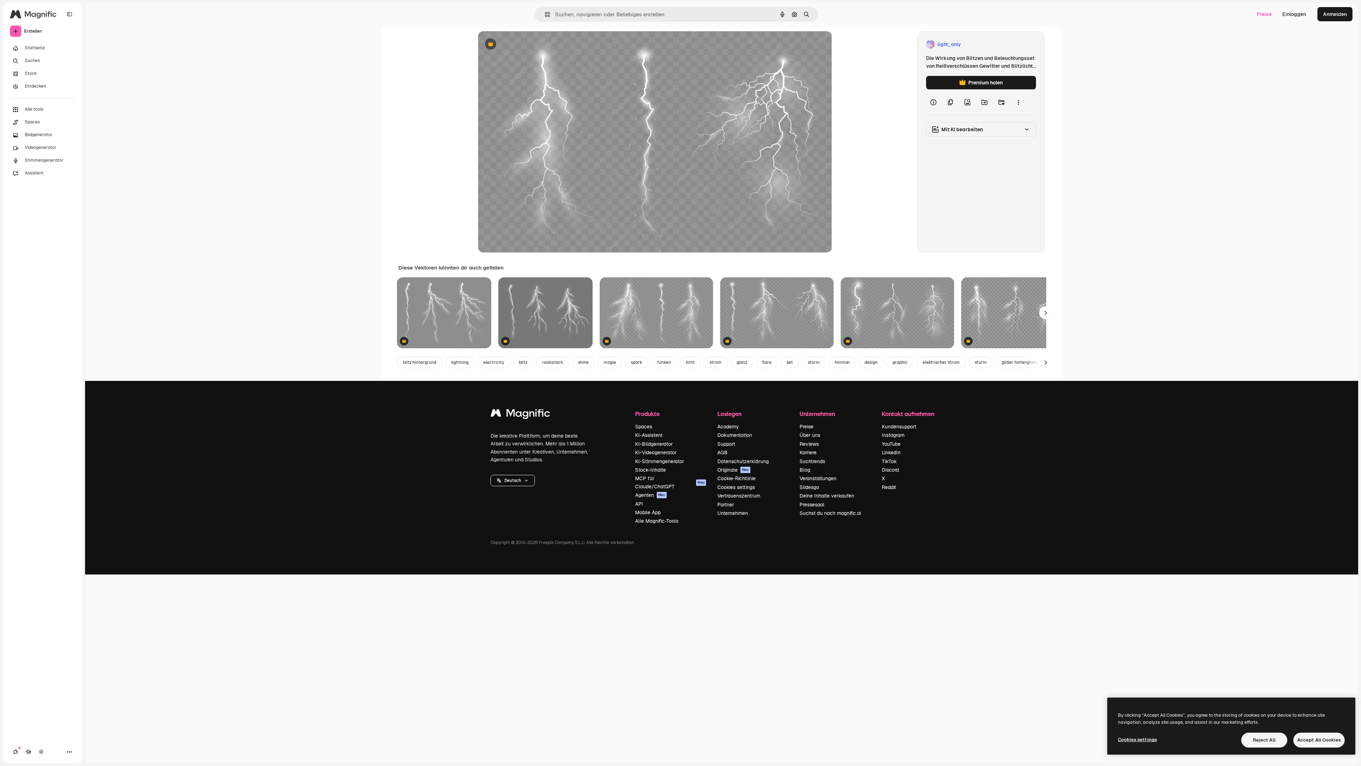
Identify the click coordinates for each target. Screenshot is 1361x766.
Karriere (808, 452)
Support (726, 444)
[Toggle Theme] (41, 751)
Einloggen (1294, 14)
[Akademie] (28, 751)
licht (690, 362)
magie (610, 362)
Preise (1264, 14)
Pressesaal (812, 504)
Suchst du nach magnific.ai (830, 513)
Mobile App (648, 512)
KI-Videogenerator (656, 452)
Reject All (1264, 740)
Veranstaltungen (818, 478)
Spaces (643, 426)
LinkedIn (891, 452)
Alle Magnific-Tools (656, 521)
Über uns (810, 435)
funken (664, 362)
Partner (725, 504)
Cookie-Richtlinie (736, 478)
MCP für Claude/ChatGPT (670, 482)
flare (767, 362)
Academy (728, 426)
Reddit (889, 487)
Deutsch (512, 480)
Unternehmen (732, 513)
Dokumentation (734, 435)
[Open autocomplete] (544, 14)
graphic (900, 362)
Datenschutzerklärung (743, 461)
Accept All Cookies (1319, 740)
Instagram (893, 435)
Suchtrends (812, 461)
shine (583, 362)
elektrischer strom (941, 362)
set (789, 362)
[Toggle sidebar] (69, 14)
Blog (805, 470)
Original (523, 44)
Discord (890, 470)
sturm (981, 362)
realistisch (552, 362)
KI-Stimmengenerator (659, 461)
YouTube (891, 444)
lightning (460, 362)
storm (814, 362)
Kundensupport (899, 426)
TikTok (889, 461)
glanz (741, 362)
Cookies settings (736, 487)
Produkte (647, 413)
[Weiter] (1045, 312)
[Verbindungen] (15, 751)
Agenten (650, 495)
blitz (523, 362)
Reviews (809, 444)
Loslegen (729, 413)
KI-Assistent (648, 435)
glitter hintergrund (1020, 362)
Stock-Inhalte (650, 470)
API (639, 504)
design (871, 362)
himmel (842, 362)
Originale (733, 470)
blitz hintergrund (419, 362)
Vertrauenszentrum (738, 496)
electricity (493, 362)
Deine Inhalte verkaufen (827, 496)
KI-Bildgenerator (654, 444)
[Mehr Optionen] (1018, 102)
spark (636, 362)
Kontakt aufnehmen (908, 413)
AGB (722, 452)
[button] (513, 480)
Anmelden (1335, 14)
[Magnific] (520, 414)
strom (716, 362)
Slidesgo (809, 487)
